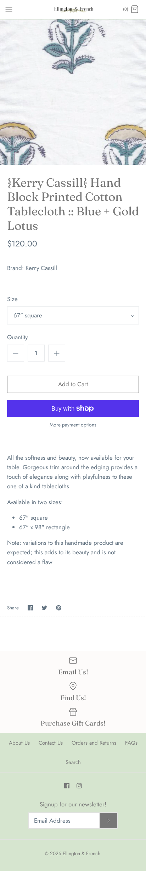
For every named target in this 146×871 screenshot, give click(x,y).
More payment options (73, 425)
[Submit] (108, 821)
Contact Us (51, 743)
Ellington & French (81, 853)
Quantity (17, 337)
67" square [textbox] (27, 315)
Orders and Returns (94, 743)
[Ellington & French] (73, 10)
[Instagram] (79, 785)
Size (12, 299)
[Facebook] (66, 785)
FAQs (131, 743)
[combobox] (73, 315)
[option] (73, 92)
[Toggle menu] (9, 9)
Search (73, 762)
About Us (19, 743)
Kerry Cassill (41, 268)
